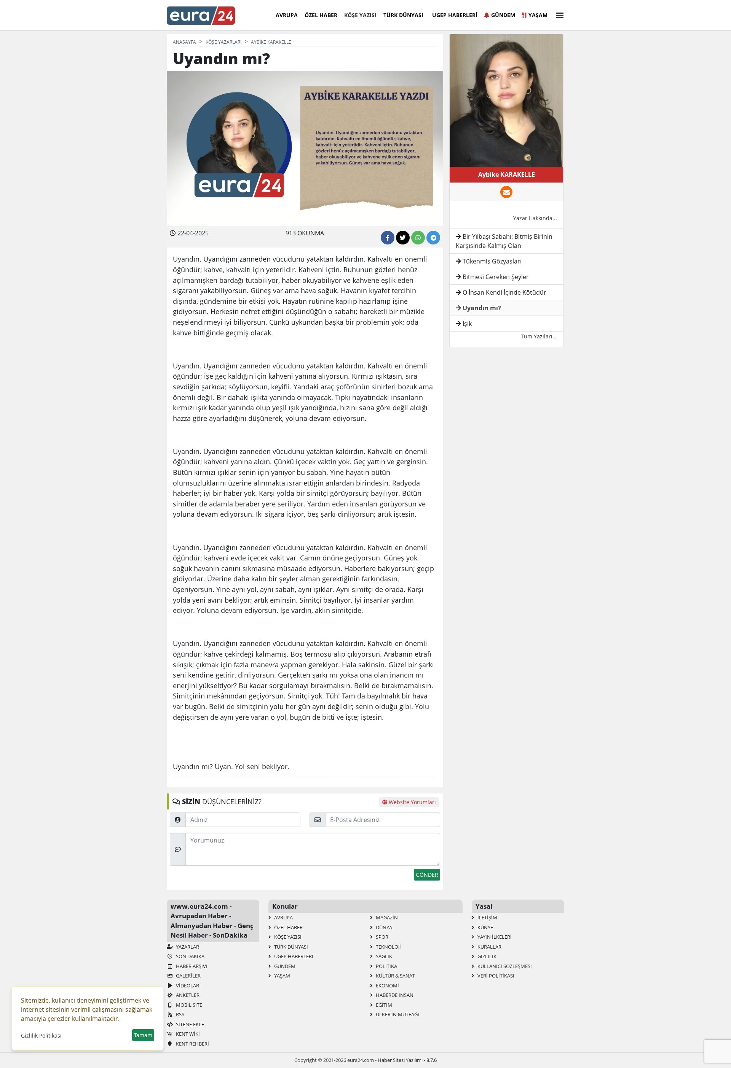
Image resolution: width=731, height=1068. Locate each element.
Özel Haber (321, 15)
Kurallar (488, 946)
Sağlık (383, 956)
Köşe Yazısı (360, 15)
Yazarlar (187, 946)
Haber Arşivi (191, 966)
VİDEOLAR (187, 985)
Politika (386, 966)
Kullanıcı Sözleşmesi (504, 966)
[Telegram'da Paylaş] (433, 237)
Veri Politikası (495, 975)
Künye (484, 927)
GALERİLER (188, 975)
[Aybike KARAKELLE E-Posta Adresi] (506, 192)
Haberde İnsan (394, 995)
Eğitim (383, 1004)
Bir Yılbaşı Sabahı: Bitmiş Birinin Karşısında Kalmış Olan (504, 241)
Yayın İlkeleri (494, 936)
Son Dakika (189, 956)
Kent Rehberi (192, 1043)
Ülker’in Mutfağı (397, 1014)
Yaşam (537, 15)
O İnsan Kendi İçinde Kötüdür (503, 292)
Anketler (187, 995)
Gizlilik (486, 956)
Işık (466, 323)
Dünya (383, 927)
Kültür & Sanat (395, 975)
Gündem (503, 15)
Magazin (386, 917)
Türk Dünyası (403, 15)
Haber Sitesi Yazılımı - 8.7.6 (407, 1060)
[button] (557, 14)
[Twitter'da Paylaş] (403, 237)
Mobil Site (188, 1004)
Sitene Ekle (189, 1024)
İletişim (486, 917)
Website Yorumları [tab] (411, 802)
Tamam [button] (143, 1035)
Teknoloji (388, 946)
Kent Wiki (187, 1033)
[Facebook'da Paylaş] (387, 237)
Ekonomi (387, 985)
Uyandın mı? (481, 308)
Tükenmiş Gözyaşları (491, 261)
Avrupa (287, 15)
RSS (179, 1014)
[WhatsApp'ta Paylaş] (418, 237)
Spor (381, 936)
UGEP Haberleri (454, 15)
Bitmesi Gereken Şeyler (495, 277)
